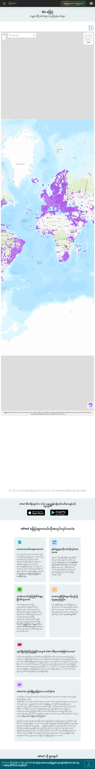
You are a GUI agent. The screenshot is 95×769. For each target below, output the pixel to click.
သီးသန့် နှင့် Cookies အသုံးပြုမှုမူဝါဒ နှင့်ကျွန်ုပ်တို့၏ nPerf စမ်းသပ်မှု (55, 763)
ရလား (88, 764)
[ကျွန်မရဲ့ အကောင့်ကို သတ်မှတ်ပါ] (91, 3)
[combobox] (20, 35)
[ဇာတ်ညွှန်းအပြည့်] (90, 27)
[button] (4, 34)
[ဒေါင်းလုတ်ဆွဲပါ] (36, 512)
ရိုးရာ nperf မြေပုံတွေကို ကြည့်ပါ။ (33, 716)
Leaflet (5, 412)
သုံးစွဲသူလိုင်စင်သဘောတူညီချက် (15, 765)
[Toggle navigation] (4, 3)
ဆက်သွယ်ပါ (71, 614)
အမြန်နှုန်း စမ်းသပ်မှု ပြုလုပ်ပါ (73, 3)
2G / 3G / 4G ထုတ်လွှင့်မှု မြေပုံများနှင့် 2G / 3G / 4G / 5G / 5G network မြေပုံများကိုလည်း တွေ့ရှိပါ (47, 490)
